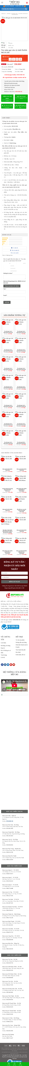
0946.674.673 (9, 873)
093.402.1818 (9, 828)
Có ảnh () (15, 247)
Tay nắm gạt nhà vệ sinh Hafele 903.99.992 (21, 443)
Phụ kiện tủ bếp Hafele (23, 13)
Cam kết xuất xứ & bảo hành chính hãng (14, 81)
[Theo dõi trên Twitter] (8, 664)
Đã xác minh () (15, 250)
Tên (4, 289)
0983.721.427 (9, 1038)
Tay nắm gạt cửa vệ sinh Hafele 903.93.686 (21, 424)
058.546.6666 (9, 992)
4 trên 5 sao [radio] (7, 268)
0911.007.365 (9, 903)
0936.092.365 (9, 970)
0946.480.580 (9, 939)
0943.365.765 (9, 963)
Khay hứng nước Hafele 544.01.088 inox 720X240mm (22, 490)
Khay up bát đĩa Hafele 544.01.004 (21, 470)
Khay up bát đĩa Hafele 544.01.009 (21, 531)
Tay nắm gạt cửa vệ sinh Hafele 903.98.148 (21, 406)
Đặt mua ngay (21, 96)
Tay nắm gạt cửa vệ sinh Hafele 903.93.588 (8, 350)
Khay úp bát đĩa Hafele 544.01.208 (7, 470)
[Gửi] (26, 8)
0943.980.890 (9, 977)
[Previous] (3, 28)
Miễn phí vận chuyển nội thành (12, 85)
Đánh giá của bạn (8, 273)
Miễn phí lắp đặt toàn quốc (11, 83)
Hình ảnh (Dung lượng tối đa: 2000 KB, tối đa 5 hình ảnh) (14, 282)
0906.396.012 (9, 910)
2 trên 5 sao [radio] (20, 263)
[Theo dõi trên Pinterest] (11, 664)
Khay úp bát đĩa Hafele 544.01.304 (7, 510)
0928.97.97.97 (9, 932)
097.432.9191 (9, 925)
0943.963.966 (9, 1030)
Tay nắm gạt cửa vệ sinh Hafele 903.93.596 (21, 369)
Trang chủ (3, 13)
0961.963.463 (9, 835)
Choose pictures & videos (12, 286)
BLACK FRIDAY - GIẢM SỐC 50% (14, 6)
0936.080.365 (17, 619)
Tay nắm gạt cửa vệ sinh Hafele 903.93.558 (8, 332)
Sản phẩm (8, 13)
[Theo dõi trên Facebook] (2, 664)
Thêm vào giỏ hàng (7, 97)
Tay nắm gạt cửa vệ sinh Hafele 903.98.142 (8, 387)
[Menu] (2, 3)
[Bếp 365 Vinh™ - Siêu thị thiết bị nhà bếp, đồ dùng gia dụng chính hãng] (14, 2)
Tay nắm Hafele (15, 14)
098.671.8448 (9, 888)
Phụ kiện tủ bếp (14, 13)
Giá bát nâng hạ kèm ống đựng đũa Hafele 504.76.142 (7, 490)
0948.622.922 (9, 1021)
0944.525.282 (9, 1014)
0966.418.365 (9, 948)
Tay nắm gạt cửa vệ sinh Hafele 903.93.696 (8, 443)
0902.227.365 (9, 895)
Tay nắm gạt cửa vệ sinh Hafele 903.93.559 (21, 332)
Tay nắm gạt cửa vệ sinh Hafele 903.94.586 (21, 350)
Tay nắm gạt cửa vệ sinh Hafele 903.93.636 (8, 424)
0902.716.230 (9, 917)
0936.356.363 (9, 881)
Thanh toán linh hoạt (9, 87)
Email (5, 295)
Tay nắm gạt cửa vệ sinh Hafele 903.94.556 (8, 369)
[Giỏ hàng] (27, 2)
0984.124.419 (9, 859)
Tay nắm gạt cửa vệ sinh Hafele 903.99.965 (21, 387)
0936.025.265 (9, 1007)
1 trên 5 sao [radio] (6, 263)
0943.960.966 (9, 845)
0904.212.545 (9, 852)
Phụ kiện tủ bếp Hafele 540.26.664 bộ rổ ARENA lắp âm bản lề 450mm (7, 531)
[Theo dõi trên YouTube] (13, 664)
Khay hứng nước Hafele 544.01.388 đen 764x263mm (7, 552)
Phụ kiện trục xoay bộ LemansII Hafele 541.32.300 (21, 510)
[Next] (25, 28)
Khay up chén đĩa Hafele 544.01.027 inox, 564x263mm (21, 552)
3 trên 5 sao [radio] (7, 265)
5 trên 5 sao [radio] (7, 271)
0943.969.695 (9, 999)
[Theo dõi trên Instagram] (5, 664)
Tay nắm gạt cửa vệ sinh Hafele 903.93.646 (8, 406)
